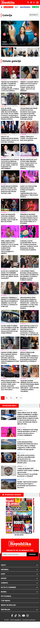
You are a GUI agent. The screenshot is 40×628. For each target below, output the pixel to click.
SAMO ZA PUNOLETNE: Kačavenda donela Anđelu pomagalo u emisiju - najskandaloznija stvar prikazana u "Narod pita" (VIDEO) (29, 191)
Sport (4, 578)
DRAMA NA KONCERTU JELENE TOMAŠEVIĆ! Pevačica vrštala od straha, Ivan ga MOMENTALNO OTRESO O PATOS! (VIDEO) (10, 86)
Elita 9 (22, 157)
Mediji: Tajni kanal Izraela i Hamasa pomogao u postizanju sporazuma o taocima (27, 484)
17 (16, 398)
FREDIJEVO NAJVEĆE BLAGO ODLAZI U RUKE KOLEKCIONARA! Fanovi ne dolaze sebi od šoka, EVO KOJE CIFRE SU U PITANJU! (29, 219)
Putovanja (6, 596)
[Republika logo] (8, 2)
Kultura (3, 184)
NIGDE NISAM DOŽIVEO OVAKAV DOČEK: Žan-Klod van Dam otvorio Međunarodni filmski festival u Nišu (9, 189)
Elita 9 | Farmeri (8, 587)
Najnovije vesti (9, 406)
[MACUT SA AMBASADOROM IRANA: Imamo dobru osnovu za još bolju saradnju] (10, 127)
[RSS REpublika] (24, 615)
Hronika (19, 410)
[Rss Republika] (19, 615)
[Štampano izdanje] (19, 516)
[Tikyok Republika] (16, 615)
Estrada (4, 79)
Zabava (4, 583)
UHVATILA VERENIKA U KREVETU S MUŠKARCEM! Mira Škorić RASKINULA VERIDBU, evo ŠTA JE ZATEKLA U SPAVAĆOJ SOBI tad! (10, 302)
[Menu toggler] (37, 2)
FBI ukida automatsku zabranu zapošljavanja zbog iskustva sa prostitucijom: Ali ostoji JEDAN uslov (26, 459)
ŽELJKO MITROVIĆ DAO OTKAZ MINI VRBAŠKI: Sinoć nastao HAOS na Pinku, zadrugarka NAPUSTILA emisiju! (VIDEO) (28, 164)
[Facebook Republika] (12, 615)
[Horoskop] (34, 2)
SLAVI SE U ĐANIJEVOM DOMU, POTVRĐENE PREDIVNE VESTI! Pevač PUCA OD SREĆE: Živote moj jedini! (9, 274)
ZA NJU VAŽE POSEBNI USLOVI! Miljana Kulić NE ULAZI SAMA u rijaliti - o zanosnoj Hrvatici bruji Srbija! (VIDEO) (10, 329)
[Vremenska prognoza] (31, 2)
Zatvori (33, 15)
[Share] (3, 67)
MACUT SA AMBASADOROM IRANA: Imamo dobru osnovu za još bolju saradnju (10, 139)
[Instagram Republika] (28, 615)
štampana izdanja (13, 495)
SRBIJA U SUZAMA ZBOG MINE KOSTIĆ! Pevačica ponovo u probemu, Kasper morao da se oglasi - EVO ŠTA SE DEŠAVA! (29, 86)
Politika (3, 106)
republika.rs (17, 620)
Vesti (16, 7)
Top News (5, 601)
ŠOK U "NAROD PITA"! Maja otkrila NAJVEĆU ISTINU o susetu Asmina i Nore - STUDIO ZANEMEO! (27, 432)
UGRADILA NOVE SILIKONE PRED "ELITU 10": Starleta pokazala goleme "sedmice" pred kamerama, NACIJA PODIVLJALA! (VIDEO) (29, 245)
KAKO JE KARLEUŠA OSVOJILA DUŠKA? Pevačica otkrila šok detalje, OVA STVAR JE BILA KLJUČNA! (9, 218)
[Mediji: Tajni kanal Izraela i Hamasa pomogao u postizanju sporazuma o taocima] (8, 484)
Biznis (4, 592)
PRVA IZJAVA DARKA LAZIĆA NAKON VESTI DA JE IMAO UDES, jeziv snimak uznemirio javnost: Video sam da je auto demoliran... (10, 385)
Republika (5, 609)
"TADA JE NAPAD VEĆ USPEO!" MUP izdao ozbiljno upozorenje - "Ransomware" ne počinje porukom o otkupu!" (28, 472)
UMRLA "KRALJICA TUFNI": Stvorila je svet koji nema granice (28, 138)
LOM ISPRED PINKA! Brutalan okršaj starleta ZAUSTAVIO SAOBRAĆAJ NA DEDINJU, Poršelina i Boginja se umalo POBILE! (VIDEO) (29, 275)
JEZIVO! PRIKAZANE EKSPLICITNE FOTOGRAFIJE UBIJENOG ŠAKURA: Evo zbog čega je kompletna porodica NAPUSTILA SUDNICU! (29, 357)
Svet (18, 453)
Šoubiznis (23, 134)
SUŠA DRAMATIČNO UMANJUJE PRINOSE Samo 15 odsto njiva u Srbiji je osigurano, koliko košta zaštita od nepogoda (27, 445)
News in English (8, 605)
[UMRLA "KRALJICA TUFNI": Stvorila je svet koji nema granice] (29, 127)
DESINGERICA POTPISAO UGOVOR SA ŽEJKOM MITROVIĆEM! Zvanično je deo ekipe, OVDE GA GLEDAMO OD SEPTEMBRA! (10, 164)
